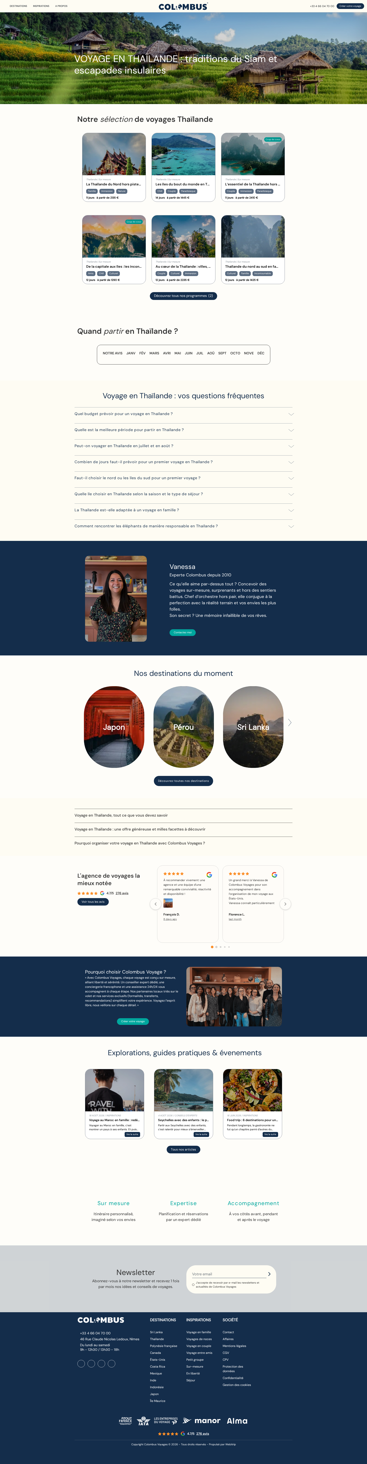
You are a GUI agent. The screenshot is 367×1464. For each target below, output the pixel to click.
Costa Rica (157, 1367)
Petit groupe (195, 1360)
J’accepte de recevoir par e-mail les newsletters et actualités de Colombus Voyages (227, 1284)
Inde (153, 1380)
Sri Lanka (156, 1332)
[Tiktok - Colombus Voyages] (111, 1363)
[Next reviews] (285, 904)
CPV (226, 1360)
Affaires (228, 1339)
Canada (155, 1353)
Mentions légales (234, 1346)
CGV (226, 1353)
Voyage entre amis (199, 1353)
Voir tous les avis (93, 902)
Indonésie (157, 1387)
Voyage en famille (198, 1332)
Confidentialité (233, 1378)
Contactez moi (183, 632)
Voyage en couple (198, 1346)
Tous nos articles (183, 1149)
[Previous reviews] (155, 904)
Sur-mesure (194, 1367)
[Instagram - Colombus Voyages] (91, 1363)
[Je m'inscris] (269, 1274)
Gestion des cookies (237, 1385)
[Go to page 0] (212, 947)
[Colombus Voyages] (183, 6)
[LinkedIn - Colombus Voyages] (101, 1363)
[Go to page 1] (216, 947)
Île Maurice (157, 1401)
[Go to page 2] (220, 947)
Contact (228, 1332)
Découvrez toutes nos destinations (183, 781)
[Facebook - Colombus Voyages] (81, 1363)
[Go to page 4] (229, 947)
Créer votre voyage (350, 6)
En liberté (193, 1373)
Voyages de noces (199, 1339)
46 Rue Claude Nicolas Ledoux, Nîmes (109, 1339)
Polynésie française (163, 1346)
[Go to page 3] (225, 947)
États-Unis (157, 1360)
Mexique (156, 1373)
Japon (154, 1394)
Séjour (190, 1380)
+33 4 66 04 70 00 (322, 6)
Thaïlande (157, 1339)
